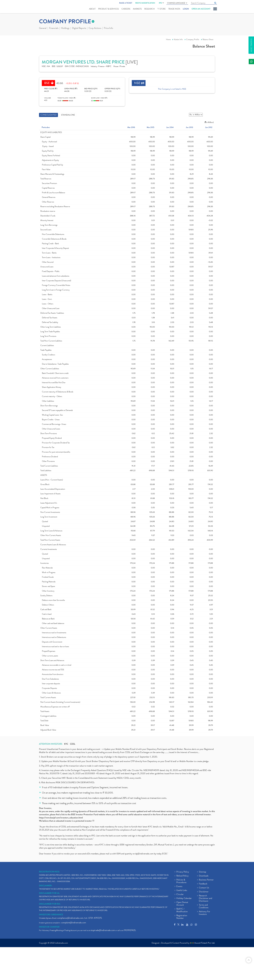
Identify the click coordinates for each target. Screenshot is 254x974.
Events (179, 886)
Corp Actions (95, 28)
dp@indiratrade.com (144, 853)
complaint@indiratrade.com (73, 922)
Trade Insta (174, 8)
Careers (125, 8)
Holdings (65, 28)
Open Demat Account (182, 904)
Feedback (203, 883)
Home (168, 39)
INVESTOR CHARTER (49, 926)
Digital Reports (79, 28)
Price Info (108, 28)
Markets (137, 8)
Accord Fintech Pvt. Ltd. (204, 942)
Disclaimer (203, 891)
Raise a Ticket (125, 3)
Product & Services (108, 8)
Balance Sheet (208, 39)
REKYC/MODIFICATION (145, 3)
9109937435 (130, 930)
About (92, 8)
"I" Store (161, 8)
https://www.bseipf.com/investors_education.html (61, 817)
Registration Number (181, 917)
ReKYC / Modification (182, 910)
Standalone (68, 114)
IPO (160, 3)
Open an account (201, 8)
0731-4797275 (95, 918)
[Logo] (45, 7)
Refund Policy (182, 875)
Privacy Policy (182, 872)
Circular (180, 894)
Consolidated (48, 114)
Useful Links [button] (181, 890)
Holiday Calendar (184, 898)
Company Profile (192, 39)
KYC (66, 744)
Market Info (178, 39)
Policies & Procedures (181, 881)
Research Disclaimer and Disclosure (205, 898)
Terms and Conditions (203, 906)
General (42, 28)
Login (186, 8)
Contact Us (204, 887)
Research (149, 8)
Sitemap (202, 872)
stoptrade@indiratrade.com (102, 930)
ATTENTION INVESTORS (50, 744)
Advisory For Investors (204, 913)
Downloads (203, 875)
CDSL (72, 744)
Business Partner (206, 879)
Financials (53, 28)
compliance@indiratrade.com (70, 918)
